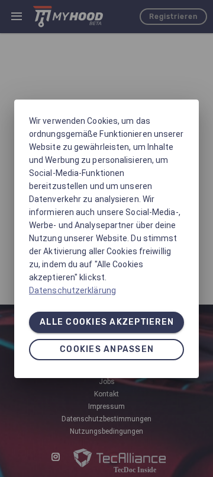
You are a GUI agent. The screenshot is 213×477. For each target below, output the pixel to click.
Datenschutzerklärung (72, 290)
